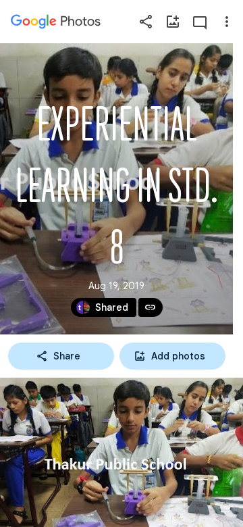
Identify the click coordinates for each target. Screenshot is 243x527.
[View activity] (199, 21)
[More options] (226, 21)
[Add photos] (172, 21)
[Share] (145, 21)
